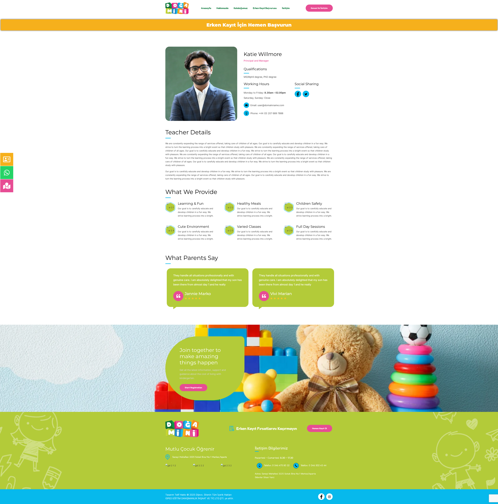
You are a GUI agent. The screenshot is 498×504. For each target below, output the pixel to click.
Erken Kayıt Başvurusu (265, 8)
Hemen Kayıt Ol (319, 428)
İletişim (286, 8)
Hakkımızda (222, 8)
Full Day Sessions (310, 227)
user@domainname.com (271, 105)
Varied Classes (249, 227)
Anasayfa (206, 8)
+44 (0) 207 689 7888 (271, 113)
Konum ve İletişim (319, 8)
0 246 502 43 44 (317, 465)
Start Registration (193, 387)
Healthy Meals (249, 203)
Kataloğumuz (241, 8)
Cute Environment (193, 227)
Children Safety (309, 203)
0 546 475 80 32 (280, 465)
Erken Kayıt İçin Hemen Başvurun (249, 25)
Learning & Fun (191, 203)
